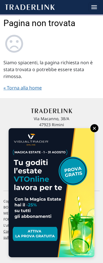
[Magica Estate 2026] (51, 192)
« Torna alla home (22, 88)
